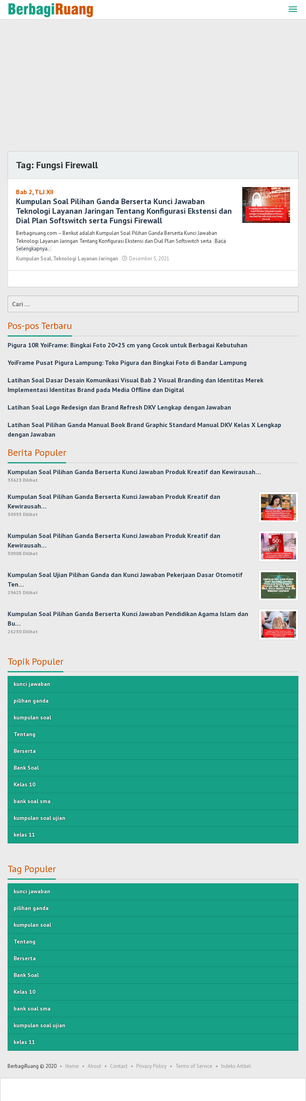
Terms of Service (193, 1066)
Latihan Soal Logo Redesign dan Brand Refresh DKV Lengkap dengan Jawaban (119, 407)
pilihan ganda (31, 700)
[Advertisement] (153, 87)
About (94, 1066)
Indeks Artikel (236, 1066)
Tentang (24, 734)
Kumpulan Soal (33, 258)
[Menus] (292, 10)
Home (72, 1066)
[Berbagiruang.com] (51, 10)
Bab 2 (24, 192)
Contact (119, 1066)
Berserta (25, 750)
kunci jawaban (32, 683)
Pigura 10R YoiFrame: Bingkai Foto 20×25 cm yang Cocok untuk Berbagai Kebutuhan (127, 345)
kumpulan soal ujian (39, 817)
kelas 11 (24, 834)
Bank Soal (26, 767)
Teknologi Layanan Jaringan (85, 258)
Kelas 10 (24, 784)
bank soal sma (32, 801)
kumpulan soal (32, 717)
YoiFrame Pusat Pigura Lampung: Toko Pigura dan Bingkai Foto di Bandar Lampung (127, 362)
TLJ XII (44, 192)
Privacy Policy (151, 1066)
